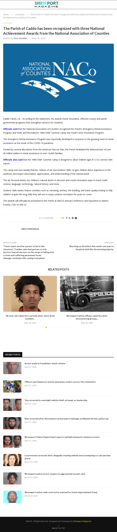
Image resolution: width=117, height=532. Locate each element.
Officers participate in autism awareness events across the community (60, 381)
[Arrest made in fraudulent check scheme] (12, 368)
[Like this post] (63, 217)
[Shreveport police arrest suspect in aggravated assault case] (12, 478)
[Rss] (107, 4)
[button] (7, 301)
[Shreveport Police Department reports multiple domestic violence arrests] (12, 442)
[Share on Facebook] (66, 217)
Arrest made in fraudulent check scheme (45, 363)
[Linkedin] (98, 4)
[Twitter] (95, 4)
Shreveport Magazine (82, 521)
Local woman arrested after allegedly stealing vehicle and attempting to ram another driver (68, 457)
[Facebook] (91, 4)
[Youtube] (101, 4)
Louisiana (19, 14)
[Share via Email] (76, 217)
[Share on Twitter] (69, 217)
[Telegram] (105, 4)
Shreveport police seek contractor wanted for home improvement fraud (61, 492)
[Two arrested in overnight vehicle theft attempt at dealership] (12, 405)
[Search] (112, 4)
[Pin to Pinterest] (73, 217)
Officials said (10, 128)
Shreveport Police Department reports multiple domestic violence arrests (62, 437)
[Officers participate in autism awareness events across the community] (12, 386)
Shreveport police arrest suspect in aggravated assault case (55, 474)
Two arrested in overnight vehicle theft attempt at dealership (56, 400)
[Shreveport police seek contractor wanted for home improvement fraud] (12, 497)
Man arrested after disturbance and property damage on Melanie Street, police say (66, 418)
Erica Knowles (20, 38)
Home (6, 14)
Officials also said (13, 159)
